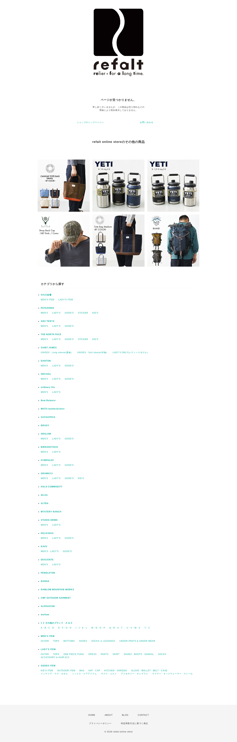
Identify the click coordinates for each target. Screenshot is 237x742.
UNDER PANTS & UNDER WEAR (137, 641)
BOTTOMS (69, 641)
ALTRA (45, 503)
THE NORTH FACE (51, 334)
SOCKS (162, 654)
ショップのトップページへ (90, 122)
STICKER (83, 313)
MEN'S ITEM (47, 299)
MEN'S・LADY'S (50, 551)
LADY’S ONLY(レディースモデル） (131, 352)
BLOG (125, 715)
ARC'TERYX (47, 321)
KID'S (95, 313)
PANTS (104, 654)
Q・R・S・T (115, 628)
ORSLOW (46, 434)
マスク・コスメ (109, 673)
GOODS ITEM (48, 665)
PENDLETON (48, 573)
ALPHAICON (48, 606)
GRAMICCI (47, 473)
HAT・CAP (94, 670)
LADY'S (56, 313)
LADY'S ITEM (65, 299)
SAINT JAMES (49, 347)
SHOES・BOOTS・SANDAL (139, 654)
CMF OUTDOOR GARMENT (56, 598)
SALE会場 (46, 295)
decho (44, 495)
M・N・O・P (98, 628)
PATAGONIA (47, 308)
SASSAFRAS (48, 417)
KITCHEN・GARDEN (115, 670)
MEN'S (44, 313)
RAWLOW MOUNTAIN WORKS (57, 589)
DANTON (46, 361)
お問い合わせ (146, 122)
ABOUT (109, 715)
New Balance (48, 400)
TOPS (56, 641)
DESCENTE (47, 559)
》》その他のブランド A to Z (56, 623)
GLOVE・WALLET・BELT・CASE (149, 670)
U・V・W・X (133, 628)
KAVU (44, 546)
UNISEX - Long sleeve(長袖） (57, 352)
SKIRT (116, 654)
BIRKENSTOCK (49, 447)
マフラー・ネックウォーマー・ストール (172, 673)
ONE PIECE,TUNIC (74, 654)
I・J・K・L (81, 628)
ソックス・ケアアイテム (84, 673)
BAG (81, 670)
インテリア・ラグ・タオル (54, 673)
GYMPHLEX (47, 460)
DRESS (92, 654)
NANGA (45, 581)
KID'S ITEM (47, 670)
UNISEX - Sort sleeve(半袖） (92, 352)
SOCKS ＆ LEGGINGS (103, 641)
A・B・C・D (47, 628)
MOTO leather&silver (53, 409)
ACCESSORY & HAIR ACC (55, 657)
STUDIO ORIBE (49, 520)
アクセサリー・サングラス (134, 673)
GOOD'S (69, 313)
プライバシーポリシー (100, 723)
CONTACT (143, 715)
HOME (91, 715)
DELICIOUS (47, 533)
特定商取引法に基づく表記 (134, 723)
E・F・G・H (64, 628)
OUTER (45, 641)
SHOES (83, 641)
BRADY (45, 425)
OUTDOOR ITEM (66, 670)
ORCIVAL (46, 374)
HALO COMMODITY (51, 486)
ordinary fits (48, 387)
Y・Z (147, 628)
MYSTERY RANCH (51, 511)
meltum (45, 614)
